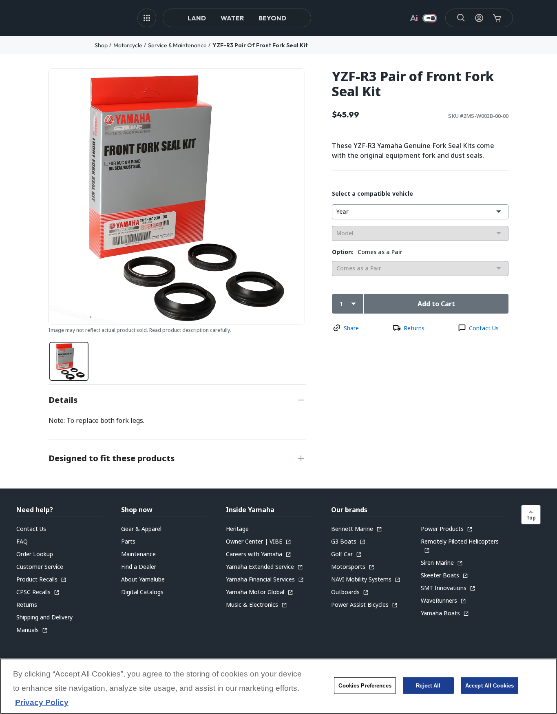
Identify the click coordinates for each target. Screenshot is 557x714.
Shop (101, 45)
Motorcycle (127, 45)
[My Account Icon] (479, 18)
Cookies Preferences (364, 686)
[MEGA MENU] (146, 18)
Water (232, 18)
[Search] (461, 18)
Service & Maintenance (177, 45)
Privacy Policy (42, 703)
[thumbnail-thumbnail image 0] (68, 361)
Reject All (428, 686)
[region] (278, 686)
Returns (414, 328)
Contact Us (484, 328)
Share (351, 328)
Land (197, 18)
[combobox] (420, 211)
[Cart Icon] (497, 18)
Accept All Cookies (489, 686)
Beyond (272, 18)
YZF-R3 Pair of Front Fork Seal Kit (260, 45)
